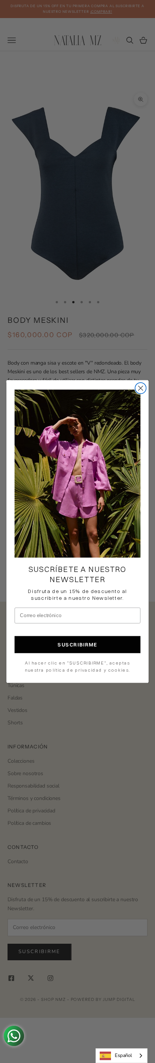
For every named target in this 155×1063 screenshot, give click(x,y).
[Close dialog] (140, 388)
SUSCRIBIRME (77, 645)
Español (123, 1055)
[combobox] (121, 1055)
